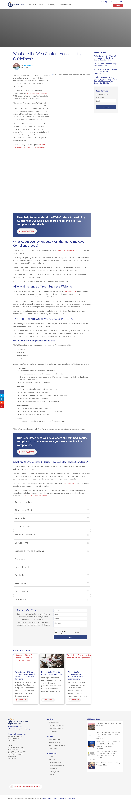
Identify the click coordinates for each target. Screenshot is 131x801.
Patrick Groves (28, 65)
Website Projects (54, 742)
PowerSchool (53, 731)
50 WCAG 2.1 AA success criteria (35, 496)
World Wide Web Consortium (38, 93)
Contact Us (118, 6)
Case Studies (53, 748)
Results (40, 5)
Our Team (52, 760)
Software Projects (55, 739)
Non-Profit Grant (65, 5)
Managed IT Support (56, 728)
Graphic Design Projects (57, 745)
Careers (51, 775)
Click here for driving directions (27, 787)
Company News (54, 772)
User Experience (69, 483)
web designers (70, 291)
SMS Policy (71, 798)
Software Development (56, 725)
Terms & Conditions (59, 798)
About (51, 757)
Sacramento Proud (55, 763)
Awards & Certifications (56, 766)
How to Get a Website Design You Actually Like (51, 673)
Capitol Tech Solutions (65, 250)
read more (22, 700)
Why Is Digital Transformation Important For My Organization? (75, 675)
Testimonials (53, 769)
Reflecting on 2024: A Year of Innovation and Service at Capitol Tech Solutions (25, 675)
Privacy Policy (46, 798)
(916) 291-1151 (118, 2)
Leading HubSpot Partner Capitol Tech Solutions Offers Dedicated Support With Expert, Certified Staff (105, 80)
